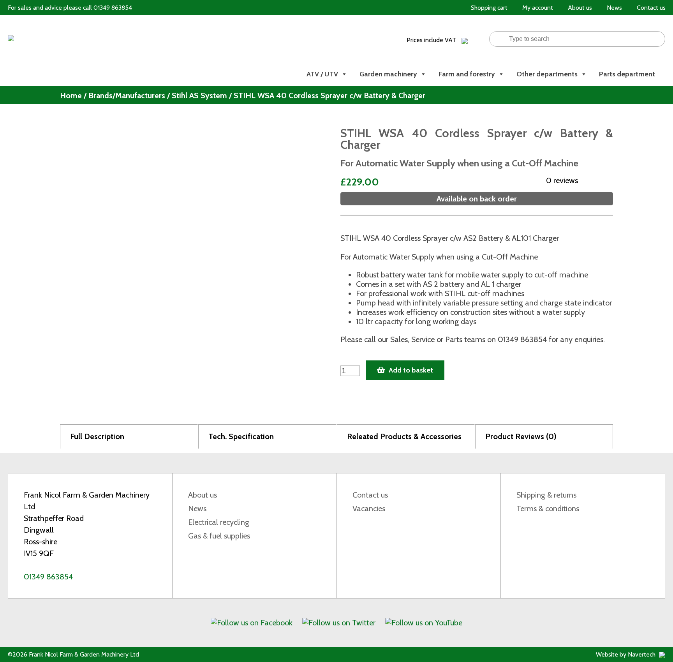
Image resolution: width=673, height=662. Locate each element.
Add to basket (411, 370)
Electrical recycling (218, 522)
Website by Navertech (626, 654)
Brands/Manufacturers (126, 95)
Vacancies (368, 508)
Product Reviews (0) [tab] (521, 436)
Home (71, 95)
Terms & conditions (547, 508)
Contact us (370, 495)
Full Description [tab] (97, 436)
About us (202, 495)
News (197, 508)
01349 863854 (48, 576)
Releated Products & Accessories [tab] (404, 436)
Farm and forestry (467, 74)
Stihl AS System (199, 95)
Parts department (627, 74)
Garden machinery (388, 74)
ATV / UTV (322, 74)
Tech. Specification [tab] (241, 436)
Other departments (547, 74)
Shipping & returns (546, 495)
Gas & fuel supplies (219, 535)
